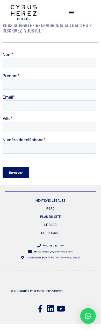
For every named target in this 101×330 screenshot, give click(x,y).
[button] (71, 12)
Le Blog (50, 225)
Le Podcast (50, 233)
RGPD (50, 208)
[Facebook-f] (40, 309)
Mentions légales (50, 200)
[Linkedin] (50, 309)
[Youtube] (61, 309)
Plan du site (50, 216)
